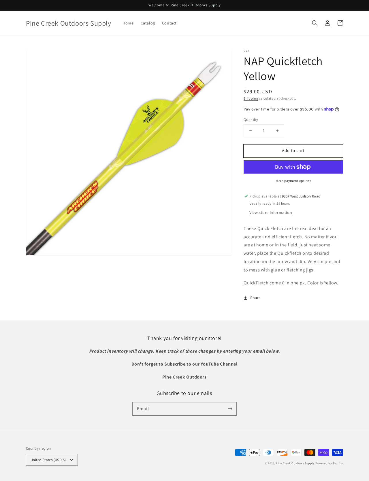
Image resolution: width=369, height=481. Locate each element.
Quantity (251, 119)
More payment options (293, 180)
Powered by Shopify (329, 463)
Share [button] (255, 297)
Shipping (251, 98)
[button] (314, 23)
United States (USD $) (48, 459)
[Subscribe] (230, 408)
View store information (270, 212)
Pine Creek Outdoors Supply (295, 463)
